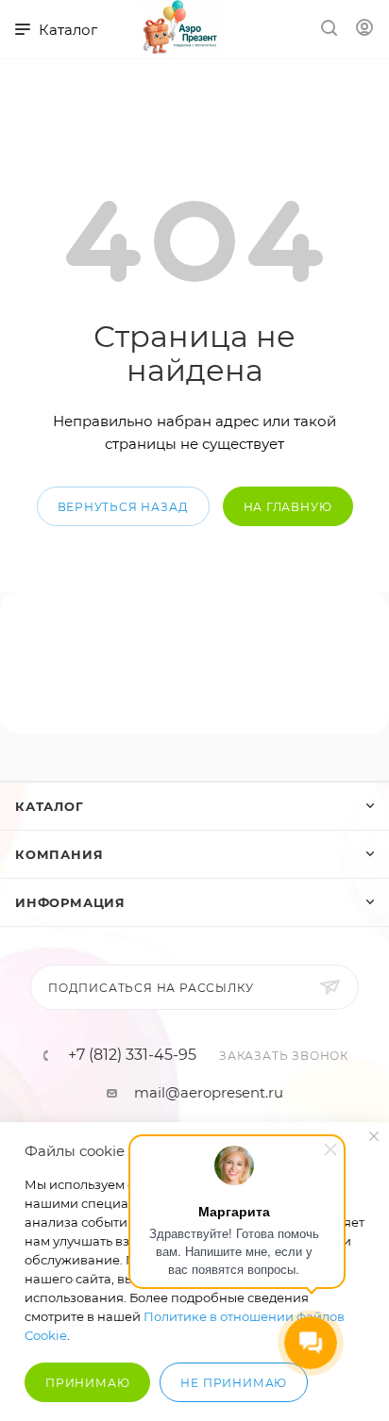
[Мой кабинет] (364, 30)
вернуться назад (123, 507)
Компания (59, 854)
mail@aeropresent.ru (208, 1092)
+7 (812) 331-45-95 (132, 1055)
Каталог (49, 806)
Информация (70, 902)
